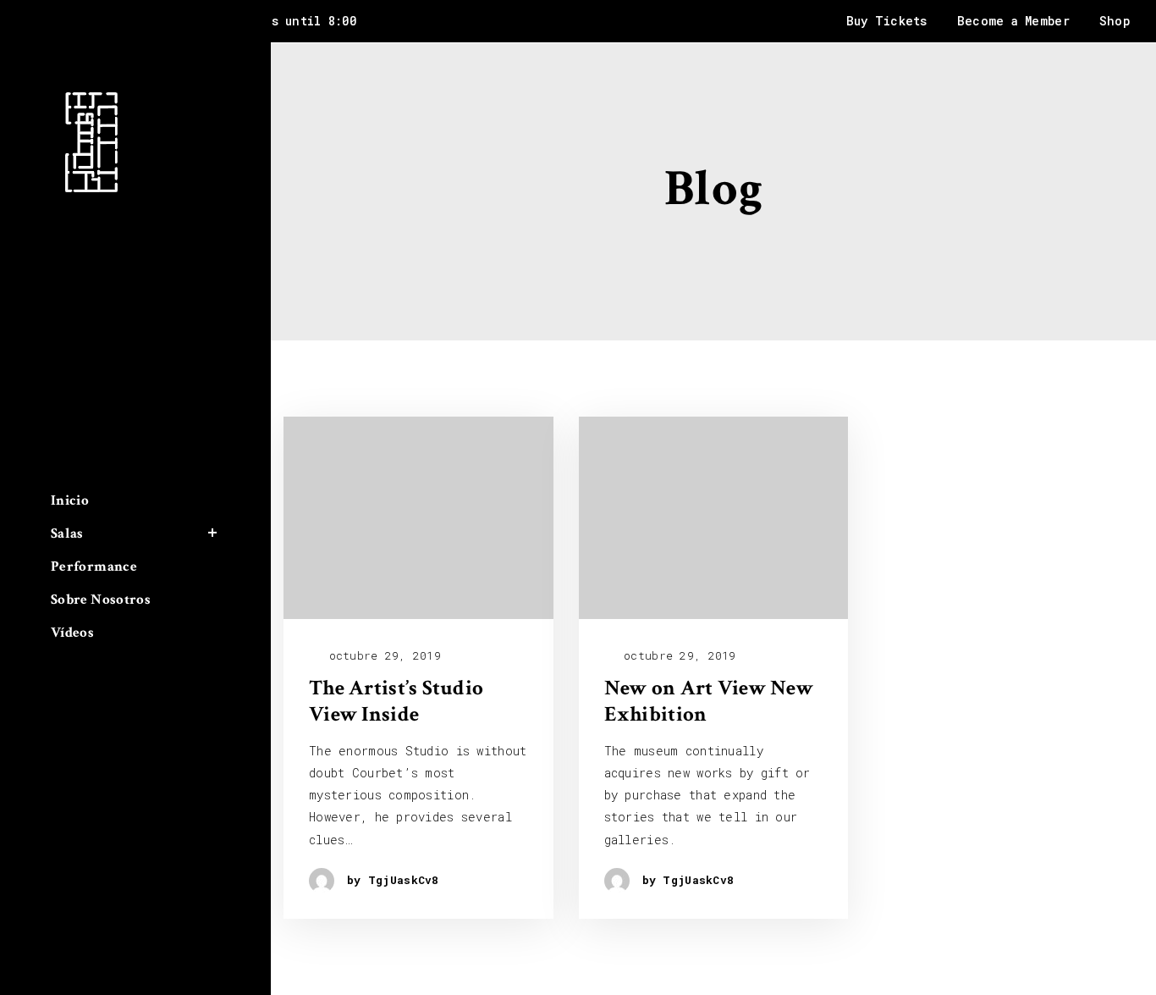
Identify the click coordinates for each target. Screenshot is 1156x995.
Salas (67, 533)
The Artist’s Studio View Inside (396, 701)
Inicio (70, 499)
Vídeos (72, 632)
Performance (94, 566)
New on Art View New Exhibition (708, 701)
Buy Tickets (887, 21)
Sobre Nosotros (101, 599)
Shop (1115, 21)
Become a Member (1013, 21)
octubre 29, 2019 (381, 656)
